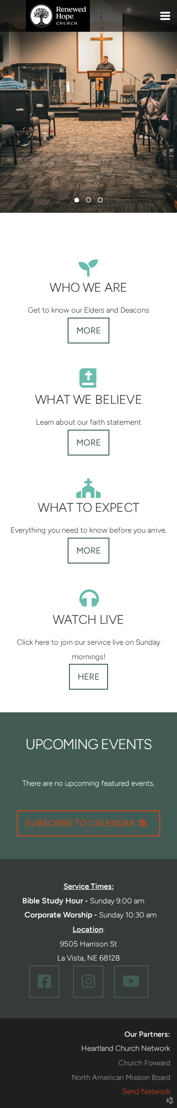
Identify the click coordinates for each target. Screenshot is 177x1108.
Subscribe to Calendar (80, 823)
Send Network (146, 1091)
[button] (44, 982)
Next (161, 113)
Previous (16, 113)
